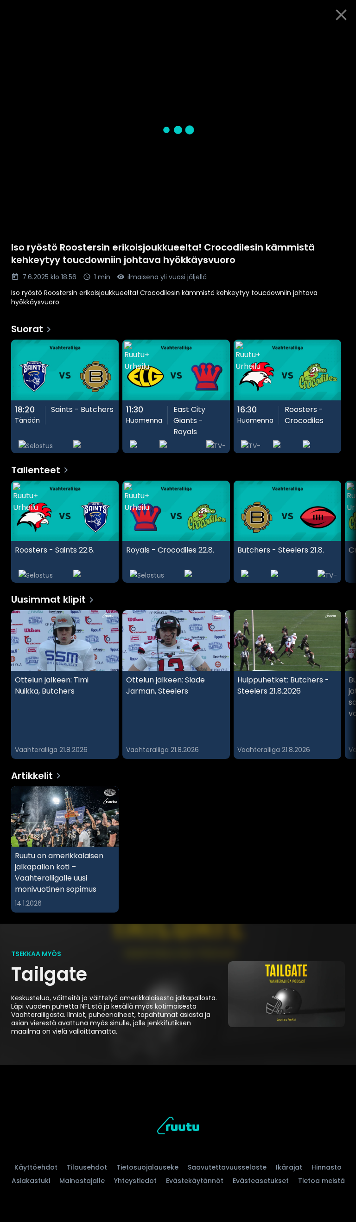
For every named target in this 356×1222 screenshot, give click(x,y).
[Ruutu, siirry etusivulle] (178, 1127)
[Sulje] (341, 15)
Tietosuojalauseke (147, 1167)
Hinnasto (327, 1167)
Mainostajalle (82, 1180)
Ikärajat (289, 1167)
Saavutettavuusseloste (227, 1167)
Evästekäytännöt (194, 1180)
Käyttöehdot (35, 1167)
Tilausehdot (87, 1167)
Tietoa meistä (321, 1180)
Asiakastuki (31, 1180)
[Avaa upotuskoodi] (338, 40)
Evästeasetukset (261, 1180)
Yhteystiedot (135, 1180)
